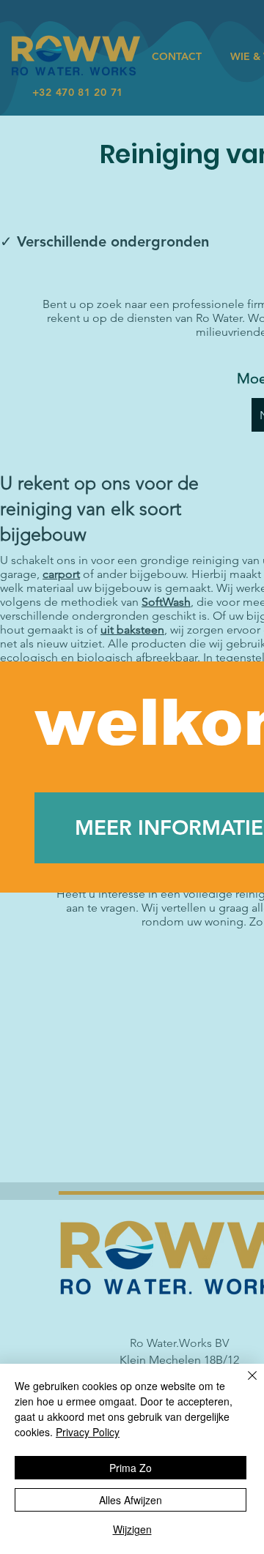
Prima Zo (130, 1467)
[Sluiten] (243, 1384)
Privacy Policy (88, 1431)
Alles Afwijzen (130, 1500)
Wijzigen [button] (132, 1529)
